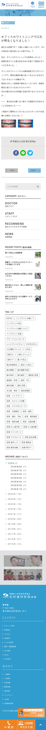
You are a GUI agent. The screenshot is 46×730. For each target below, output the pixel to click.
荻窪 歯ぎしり (12, 442)
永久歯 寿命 (12, 391)
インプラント (8, 695)
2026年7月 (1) (18, 470)
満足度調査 (25, 391)
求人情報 (7, 650)
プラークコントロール (15, 339)
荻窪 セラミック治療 (15, 401)
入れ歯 (6, 699)
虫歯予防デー (27, 447)
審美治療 (7, 687)
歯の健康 (10, 370)
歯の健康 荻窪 (23, 370)
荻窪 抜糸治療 (30, 437)
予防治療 (7, 682)
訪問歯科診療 (8, 703)
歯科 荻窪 (21, 385)
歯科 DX (25, 380)
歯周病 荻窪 (12, 380)
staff (7, 22)
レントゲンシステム (14, 344)
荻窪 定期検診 (13, 411)
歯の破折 (21, 375)
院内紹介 (7, 638)
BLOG (6, 655)
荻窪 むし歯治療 (30, 427)
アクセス (7, 634)
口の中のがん (31, 344)
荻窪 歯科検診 (31, 416)
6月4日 (9, 318)
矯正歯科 (7, 691)
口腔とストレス (23, 354)
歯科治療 (10, 385)
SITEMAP (7, 659)
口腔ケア (10, 360)
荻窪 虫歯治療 (29, 422)
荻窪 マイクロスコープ (16, 406)
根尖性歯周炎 (12, 365)
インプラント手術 (14, 323)
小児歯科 (7, 678)
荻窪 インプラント (15, 396)
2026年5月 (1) (18, 474)
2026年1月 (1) (18, 489)
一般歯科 (7, 674)
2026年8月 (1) (18, 467)
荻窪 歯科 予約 (14, 416)
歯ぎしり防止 (26, 365)
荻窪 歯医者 (26, 442)
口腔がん (10, 354)
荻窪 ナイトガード (14, 432)
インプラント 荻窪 (14, 334)
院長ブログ (23, 561)
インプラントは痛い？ (25, 318)
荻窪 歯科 (27, 411)
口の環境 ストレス (14, 349)
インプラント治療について (17, 329)
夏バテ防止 (21, 360)
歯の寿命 (10, 375)
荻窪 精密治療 (13, 422)
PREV (12, 170)
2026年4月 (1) (18, 478)
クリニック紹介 (9, 625)
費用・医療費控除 (10, 646)
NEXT (33, 170)
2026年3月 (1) (18, 482)
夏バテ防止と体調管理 (13, 253)
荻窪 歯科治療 (12, 447)
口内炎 (27, 349)
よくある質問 (8, 642)
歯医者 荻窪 (33, 375)
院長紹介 (7, 630)
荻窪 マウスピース (14, 437)
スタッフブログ (23, 574)
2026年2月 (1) (18, 485)
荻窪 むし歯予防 (13, 427)
